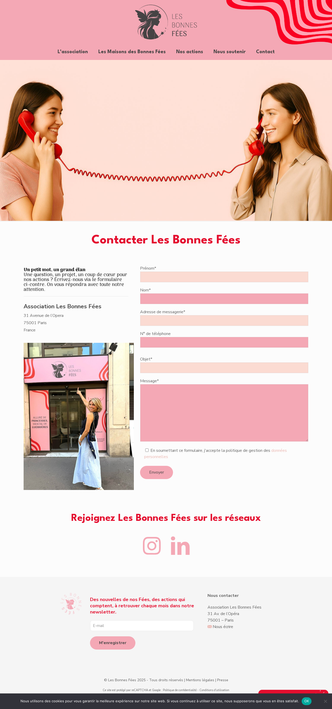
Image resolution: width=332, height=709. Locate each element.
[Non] (325, 701)
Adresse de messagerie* (162, 312)
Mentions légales (200, 680)
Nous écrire (223, 627)
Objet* (146, 359)
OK (306, 701)
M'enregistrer (112, 643)
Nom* (145, 290)
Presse (222, 680)
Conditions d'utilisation (214, 690)
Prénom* (148, 268)
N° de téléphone (155, 334)
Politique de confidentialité (180, 690)
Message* (149, 381)
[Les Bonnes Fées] (166, 22)
